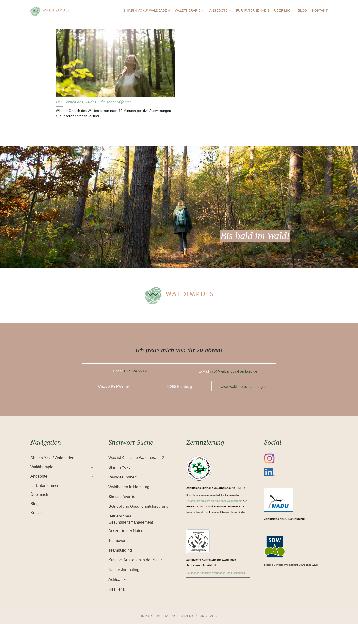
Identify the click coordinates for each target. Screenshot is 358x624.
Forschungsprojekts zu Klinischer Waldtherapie (214, 500)
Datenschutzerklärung (185, 616)
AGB (213, 616)
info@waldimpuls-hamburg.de (233, 371)
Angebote (218, 10)
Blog (302, 10)
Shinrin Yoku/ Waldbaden (146, 10)
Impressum (150, 616)
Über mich (283, 10)
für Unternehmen (252, 10)
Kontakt (320, 10)
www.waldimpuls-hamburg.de (244, 386)
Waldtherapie (188, 10)
